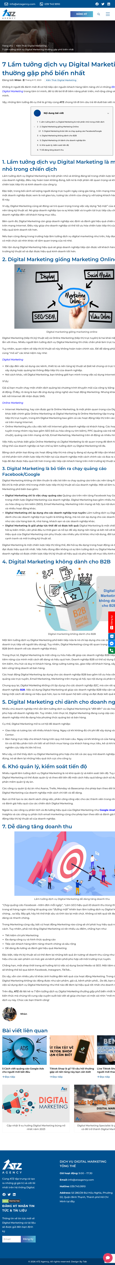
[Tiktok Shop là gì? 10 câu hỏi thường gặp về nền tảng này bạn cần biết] (72, 1050)
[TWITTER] (103, 4)
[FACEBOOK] (97, 4)
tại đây (70, 1201)
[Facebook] (4, 1194)
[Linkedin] (14, 1194)
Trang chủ (7, 45)
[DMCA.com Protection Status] (11, 1201)
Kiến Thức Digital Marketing (31, 45)
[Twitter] (9, 1194)
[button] (107, 14)
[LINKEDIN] (109, 4)
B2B (22, 689)
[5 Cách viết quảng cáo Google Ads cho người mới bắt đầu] (24, 1050)
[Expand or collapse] (108, 113)
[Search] (98, 14)
